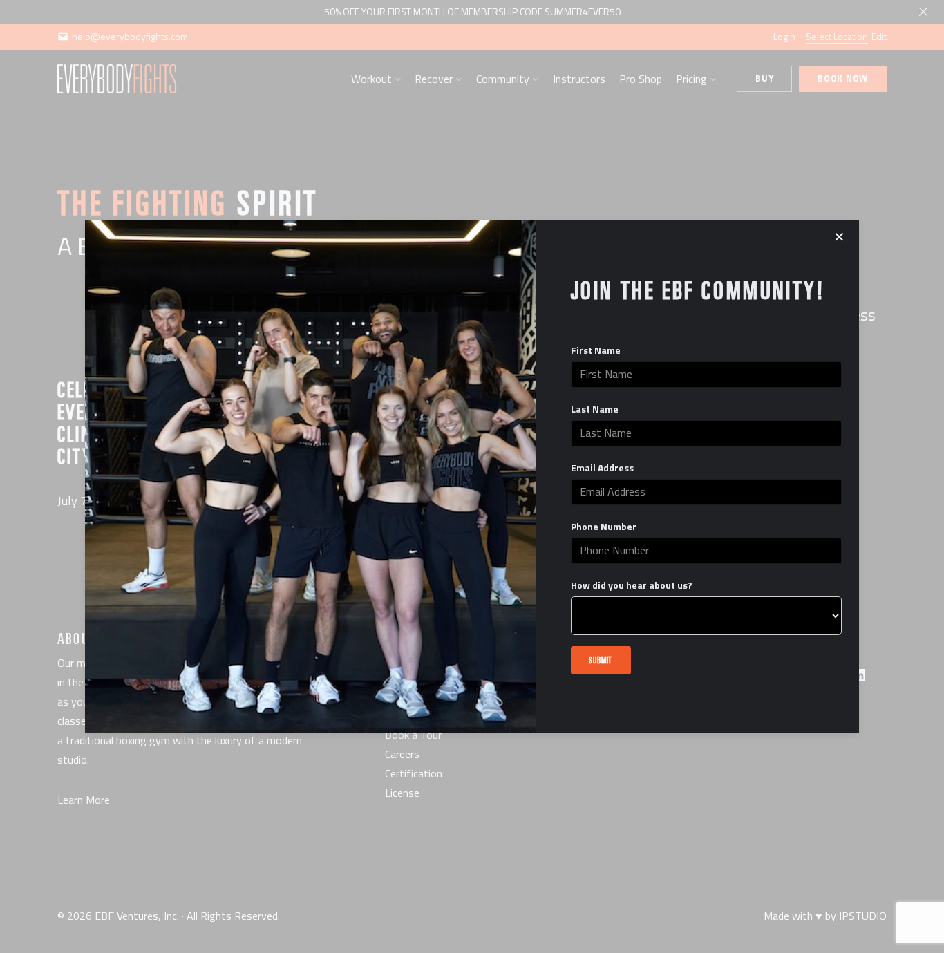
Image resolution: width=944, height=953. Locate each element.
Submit (600, 660)
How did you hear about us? (631, 585)
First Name (596, 350)
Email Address (602, 467)
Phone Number (603, 526)
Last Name (595, 409)
